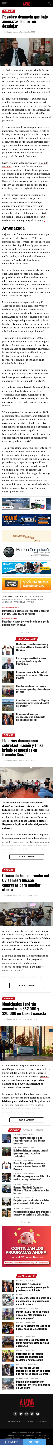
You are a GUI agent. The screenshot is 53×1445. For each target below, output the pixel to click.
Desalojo (8, 599)
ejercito (19, 599)
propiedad (20, 602)
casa (28, 597)
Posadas (7, 602)
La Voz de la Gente (13, 1421)
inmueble (31, 599)
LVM (41, 599)
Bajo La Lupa (28, 1421)
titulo (31, 602)
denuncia (38, 597)
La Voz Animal (42, 1421)
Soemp (44, 1076)
